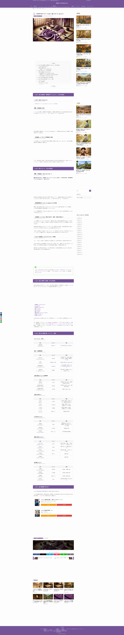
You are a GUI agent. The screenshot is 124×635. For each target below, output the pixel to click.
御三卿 (57, 240)
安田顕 (53, 424)
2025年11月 (79, 236)
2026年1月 (79, 232)
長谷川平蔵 (40, 443)
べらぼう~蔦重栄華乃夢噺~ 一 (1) (46, 510)
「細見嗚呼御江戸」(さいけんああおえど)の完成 (46, 73)
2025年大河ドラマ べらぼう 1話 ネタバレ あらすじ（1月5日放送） (46, 103)
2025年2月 (79, 250)
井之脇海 (53, 428)
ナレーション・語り (42, 80)
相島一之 (53, 453)
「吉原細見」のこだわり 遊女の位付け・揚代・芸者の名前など (48, 74)
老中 (64, 446)
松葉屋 (45, 161)
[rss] (89, 0)
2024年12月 (79, 254)
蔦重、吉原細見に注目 (42, 67)
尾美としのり (53, 431)
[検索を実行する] (90, 191)
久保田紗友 (53, 404)
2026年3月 (79, 228)
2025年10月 (79, 238)
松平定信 (42, 249)
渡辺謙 (53, 447)
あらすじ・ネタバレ (40, 538)
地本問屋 (68, 141)
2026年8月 (79, 218)
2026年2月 (79, 230)
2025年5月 (79, 244)
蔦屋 (65, 357)
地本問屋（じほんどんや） (39, 307)
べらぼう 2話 (46, 538)
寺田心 (53, 479)
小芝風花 (53, 401)
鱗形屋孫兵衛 (38, 177)
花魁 (47, 161)
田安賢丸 (40, 478)
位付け (49, 226)
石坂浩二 (53, 450)
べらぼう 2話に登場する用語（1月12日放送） (46, 77)
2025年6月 (79, 242)
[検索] (90, 0)
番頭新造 (68, 411)
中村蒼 (53, 382)
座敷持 (69, 407)
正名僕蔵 (53, 389)
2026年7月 (79, 220)
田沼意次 (40, 446)
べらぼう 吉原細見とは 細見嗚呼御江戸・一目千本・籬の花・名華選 (56, 322)
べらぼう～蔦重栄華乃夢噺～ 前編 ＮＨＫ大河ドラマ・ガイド (52, 499)
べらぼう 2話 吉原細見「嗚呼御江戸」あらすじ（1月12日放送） (49, 65)
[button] (36, 554)
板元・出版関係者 (41, 81)
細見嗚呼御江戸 (67, 424)
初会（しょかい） (38, 308)
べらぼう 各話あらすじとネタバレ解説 (58, 271)
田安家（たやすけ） (38, 315)
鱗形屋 (68, 365)
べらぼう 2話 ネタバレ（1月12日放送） (45, 70)
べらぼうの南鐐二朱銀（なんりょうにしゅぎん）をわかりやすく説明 (57, 323)
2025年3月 (79, 248)
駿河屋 (66, 385)
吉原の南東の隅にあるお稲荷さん (66, 345)
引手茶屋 (55, 160)
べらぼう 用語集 (59, 318)
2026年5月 (79, 224)
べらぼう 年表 (41, 495)
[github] (88, 0)
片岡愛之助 (53, 366)
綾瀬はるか (53, 345)
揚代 (52, 226)
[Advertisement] (53, 51)
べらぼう (35, 538)
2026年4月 (79, 226)
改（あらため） (50, 177)
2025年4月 (79, 246)
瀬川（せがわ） (37, 311)
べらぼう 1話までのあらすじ (43, 66)
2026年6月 (79, 222)
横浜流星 (53, 358)
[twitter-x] (86, 0)
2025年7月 (79, 240)
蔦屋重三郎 (40, 357)
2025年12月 (79, 234)
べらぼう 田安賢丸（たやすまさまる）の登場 (46, 75)
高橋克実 (53, 385)
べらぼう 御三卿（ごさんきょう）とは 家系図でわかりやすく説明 (56, 325)
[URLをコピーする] (70, 554)
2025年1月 (79, 252)
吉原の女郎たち (41, 84)
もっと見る (53, 86)
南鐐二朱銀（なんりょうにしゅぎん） (41, 312)
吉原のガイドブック (54, 113)
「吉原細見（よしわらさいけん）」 (40, 113)
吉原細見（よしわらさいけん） (40, 304)
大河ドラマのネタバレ (62, 3)
